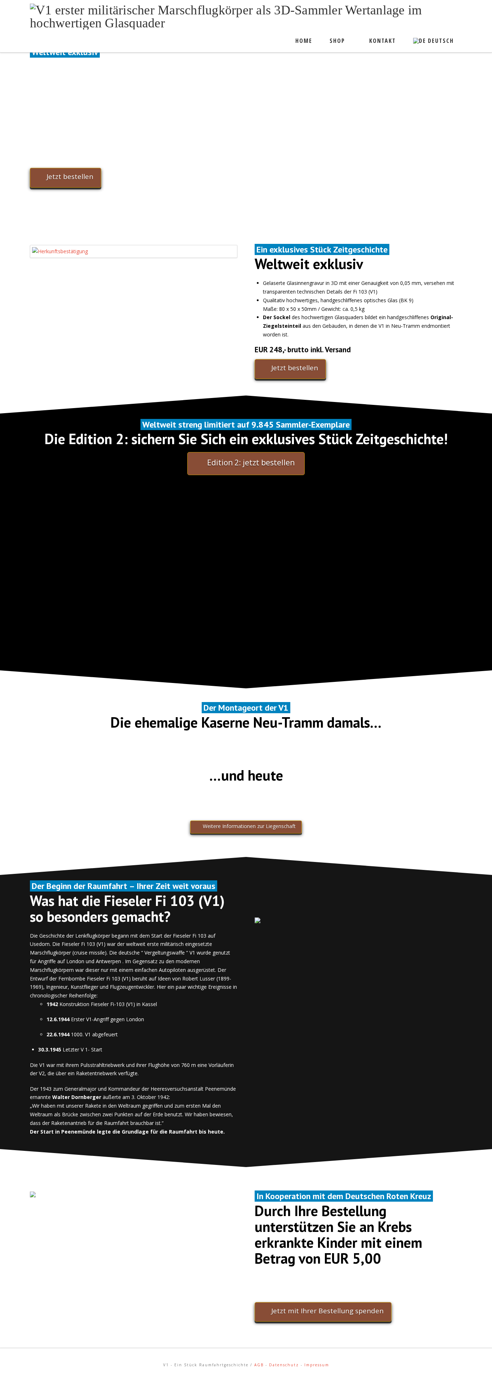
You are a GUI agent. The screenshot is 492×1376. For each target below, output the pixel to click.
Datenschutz (284, 1364)
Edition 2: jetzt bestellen (251, 462)
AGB (259, 1364)
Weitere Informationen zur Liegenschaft (249, 826)
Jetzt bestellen (69, 176)
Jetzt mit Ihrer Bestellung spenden (327, 1310)
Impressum (316, 1364)
